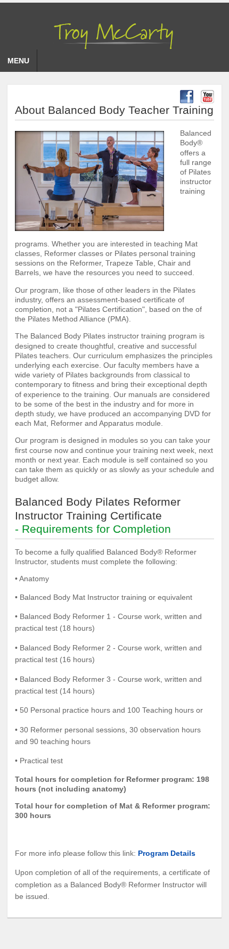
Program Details (166, 853)
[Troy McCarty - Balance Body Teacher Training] (114, 33)
